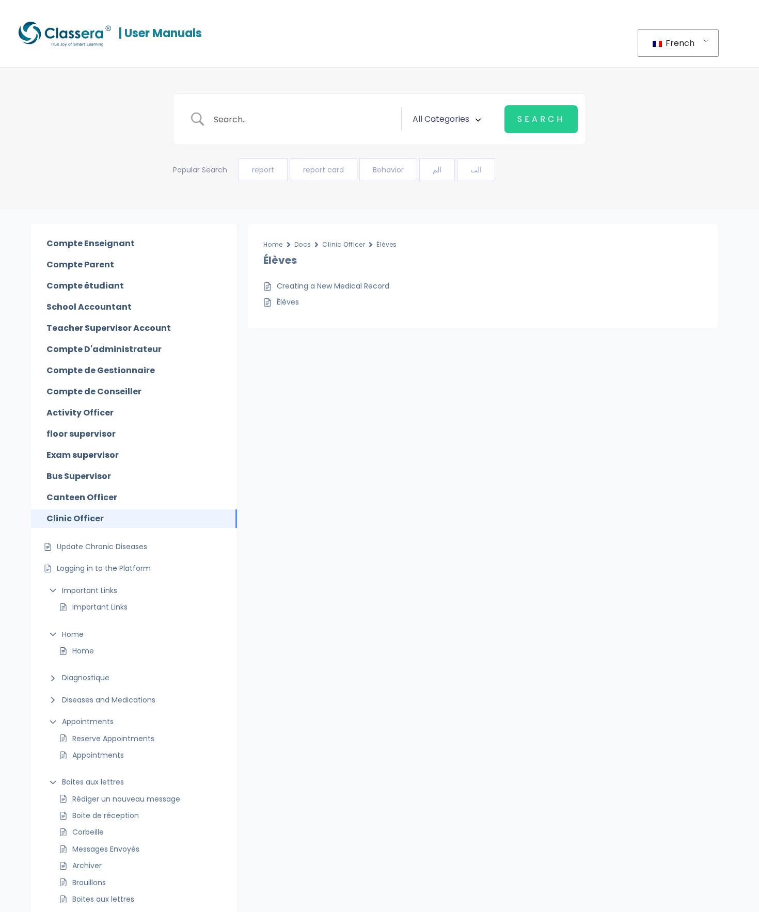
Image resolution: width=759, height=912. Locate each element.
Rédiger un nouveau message (126, 799)
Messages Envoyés (105, 849)
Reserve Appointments (113, 738)
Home (73, 634)
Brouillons (89, 882)
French (678, 43)
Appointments (88, 721)
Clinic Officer (343, 244)
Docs (302, 244)
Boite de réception (105, 815)
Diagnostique (85, 678)
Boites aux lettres (93, 782)
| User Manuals (160, 33)
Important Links (89, 590)
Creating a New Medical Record (333, 286)
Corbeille (88, 832)
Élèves (386, 244)
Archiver (87, 865)
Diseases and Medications (108, 700)
